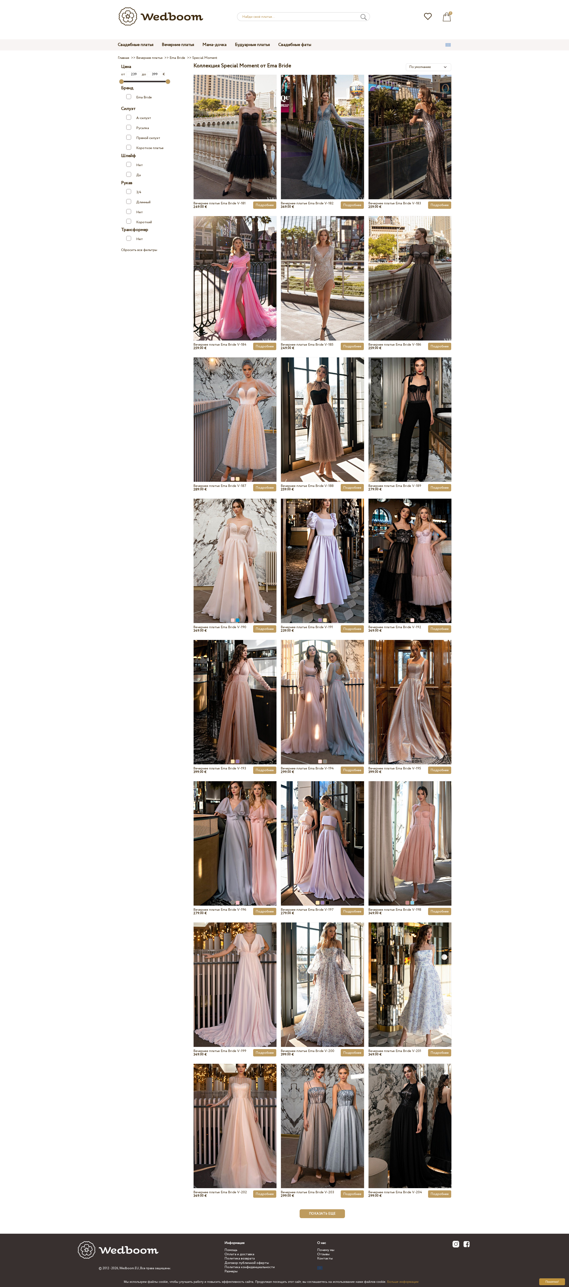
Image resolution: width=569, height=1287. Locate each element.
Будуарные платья (252, 45)
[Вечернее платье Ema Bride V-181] (235, 126)
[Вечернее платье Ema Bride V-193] (235, 691)
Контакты (325, 1258)
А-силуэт (143, 118)
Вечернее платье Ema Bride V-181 (219, 203)
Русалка (142, 128)
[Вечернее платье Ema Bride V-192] (410, 550)
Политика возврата (239, 1258)
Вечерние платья (178, 45)
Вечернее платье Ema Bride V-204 (395, 1192)
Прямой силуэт (148, 138)
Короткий (144, 222)
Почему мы (325, 1250)
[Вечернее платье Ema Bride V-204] (410, 1115)
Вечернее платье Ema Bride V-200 (307, 1051)
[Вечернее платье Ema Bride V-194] (322, 691)
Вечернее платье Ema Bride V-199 (219, 1051)
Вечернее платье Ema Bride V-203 (307, 1192)
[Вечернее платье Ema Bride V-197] (322, 833)
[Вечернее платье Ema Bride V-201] (410, 974)
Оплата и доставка (239, 1254)
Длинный (143, 202)
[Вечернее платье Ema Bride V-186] (410, 267)
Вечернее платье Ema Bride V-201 (394, 1051)
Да (138, 174)
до (144, 74)
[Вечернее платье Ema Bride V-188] (322, 409)
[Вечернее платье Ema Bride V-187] (235, 409)
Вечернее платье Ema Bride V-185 (307, 344)
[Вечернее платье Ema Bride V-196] (235, 833)
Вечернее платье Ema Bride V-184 (219, 344)
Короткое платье (150, 148)
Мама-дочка (214, 45)
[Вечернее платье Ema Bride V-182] (322, 126)
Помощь (230, 1250)
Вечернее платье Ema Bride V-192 (394, 627)
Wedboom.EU (129, 1268)
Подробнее (265, 205)
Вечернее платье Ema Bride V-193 (219, 768)
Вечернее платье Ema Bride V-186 (394, 344)
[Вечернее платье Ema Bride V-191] (322, 550)
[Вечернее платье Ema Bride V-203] (322, 1115)
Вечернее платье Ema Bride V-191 (307, 627)
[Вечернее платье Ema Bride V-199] (235, 974)
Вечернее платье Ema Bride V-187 (219, 485)
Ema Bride (144, 97)
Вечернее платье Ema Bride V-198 (394, 909)
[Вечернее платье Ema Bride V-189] (410, 409)
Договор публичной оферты (246, 1262)
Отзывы (323, 1254)
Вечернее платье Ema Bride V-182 (307, 203)
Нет (139, 165)
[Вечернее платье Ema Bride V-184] (235, 267)
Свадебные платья (135, 45)
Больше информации (403, 1281)
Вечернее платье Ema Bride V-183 (394, 203)
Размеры (231, 1271)
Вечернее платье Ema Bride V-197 (307, 909)
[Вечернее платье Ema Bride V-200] (322, 974)
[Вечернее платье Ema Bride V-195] (410, 691)
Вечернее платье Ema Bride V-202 (220, 1192)
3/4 (138, 192)
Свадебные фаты (294, 45)
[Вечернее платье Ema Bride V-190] (235, 550)
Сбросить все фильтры (139, 250)
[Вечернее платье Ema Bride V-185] (322, 267)
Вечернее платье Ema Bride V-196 (219, 909)
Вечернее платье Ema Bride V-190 (219, 627)
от (123, 74)
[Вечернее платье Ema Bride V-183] (410, 126)
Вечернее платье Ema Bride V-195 (394, 768)
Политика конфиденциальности (249, 1267)
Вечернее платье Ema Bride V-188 (307, 485)
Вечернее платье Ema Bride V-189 (394, 485)
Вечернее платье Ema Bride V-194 (307, 768)
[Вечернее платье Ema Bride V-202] (235, 1115)
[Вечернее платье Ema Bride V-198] (410, 833)
